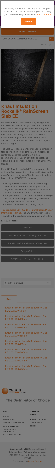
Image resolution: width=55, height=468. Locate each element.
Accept (28, 21)
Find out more (44, 14)
